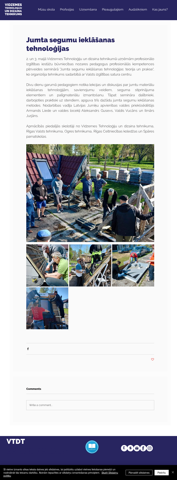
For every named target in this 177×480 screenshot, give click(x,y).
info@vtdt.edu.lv (55, 453)
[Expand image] (47, 265)
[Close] (173, 472)
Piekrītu (161, 472)
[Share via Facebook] (28, 348)
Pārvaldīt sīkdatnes (139, 472)
